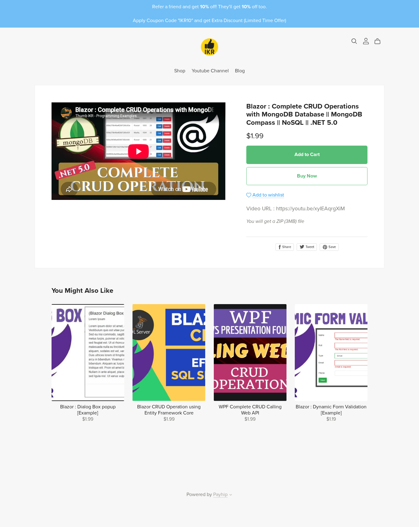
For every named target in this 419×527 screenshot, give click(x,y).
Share (286, 247)
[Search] (354, 41)
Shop (179, 71)
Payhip (220, 494)
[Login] (366, 41)
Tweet (309, 247)
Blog (240, 71)
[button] (231, 495)
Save (332, 247)
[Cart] (380, 41)
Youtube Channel (210, 71)
